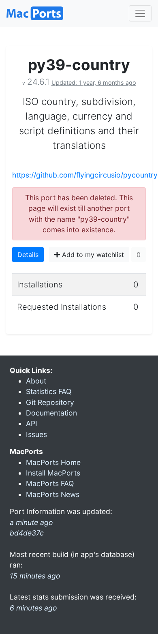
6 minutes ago (33, 608)
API (31, 423)
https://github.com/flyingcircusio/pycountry (85, 175)
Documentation (51, 413)
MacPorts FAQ (50, 483)
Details (27, 255)
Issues (36, 434)
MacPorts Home (53, 462)
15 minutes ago (35, 576)
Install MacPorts (53, 473)
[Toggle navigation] (140, 13)
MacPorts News (52, 494)
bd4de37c (27, 533)
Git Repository (50, 402)
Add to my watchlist (92, 255)
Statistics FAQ (48, 391)
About (36, 381)
